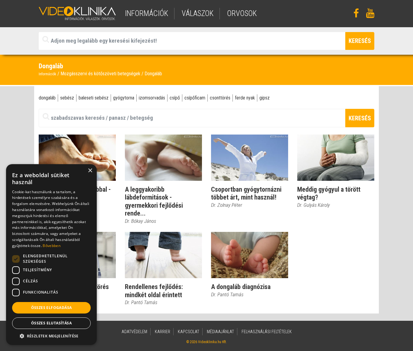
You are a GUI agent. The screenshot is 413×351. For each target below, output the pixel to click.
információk (146, 13)
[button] (51, 336)
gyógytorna (123, 98)
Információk (47, 74)
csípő (175, 98)
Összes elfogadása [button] (51, 307)
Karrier (162, 331)
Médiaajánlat (220, 331)
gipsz (264, 98)
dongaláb (47, 98)
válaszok (197, 13)
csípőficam (194, 98)
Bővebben (51, 245)
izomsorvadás (152, 98)
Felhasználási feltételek (267, 331)
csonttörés (220, 98)
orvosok (242, 13)
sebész (67, 98)
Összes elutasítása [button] (51, 323)
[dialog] (51, 254)
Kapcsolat (188, 331)
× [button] (90, 170)
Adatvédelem (134, 331)
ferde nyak (245, 98)
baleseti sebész (94, 98)
